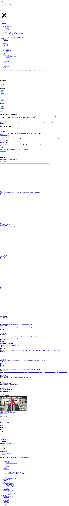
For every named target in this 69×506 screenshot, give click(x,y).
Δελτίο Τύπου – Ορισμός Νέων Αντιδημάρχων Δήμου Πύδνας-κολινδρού (11, 338)
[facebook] (2, 1)
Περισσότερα (2, 123)
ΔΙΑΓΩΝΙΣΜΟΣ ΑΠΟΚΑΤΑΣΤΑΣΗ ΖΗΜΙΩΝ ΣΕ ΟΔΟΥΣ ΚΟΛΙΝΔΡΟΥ (11, 345)
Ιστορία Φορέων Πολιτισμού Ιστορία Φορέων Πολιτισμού (15, 473)
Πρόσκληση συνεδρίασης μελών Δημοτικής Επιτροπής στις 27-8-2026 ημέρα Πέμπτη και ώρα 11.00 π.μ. (16, 324)
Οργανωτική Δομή (7, 498)
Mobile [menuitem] (3, 9)
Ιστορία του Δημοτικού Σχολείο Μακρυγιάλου (15, 472)
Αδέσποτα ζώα (6, 489)
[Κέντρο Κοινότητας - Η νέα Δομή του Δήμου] (7, 412)
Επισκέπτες (4, 437)
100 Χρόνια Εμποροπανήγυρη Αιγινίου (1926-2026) (8, 226)
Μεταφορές (7, 462)
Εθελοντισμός (6, 482)
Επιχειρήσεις (4, 439)
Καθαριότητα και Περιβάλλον (8, 483)
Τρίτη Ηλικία (6, 477)
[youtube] (2, 432)
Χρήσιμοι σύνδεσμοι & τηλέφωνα (11, 493)
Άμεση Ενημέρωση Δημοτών (6, 4)
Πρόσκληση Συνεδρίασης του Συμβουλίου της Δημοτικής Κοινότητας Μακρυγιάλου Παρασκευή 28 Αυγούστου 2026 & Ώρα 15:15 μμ (20, 327)
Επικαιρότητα (4, 5)
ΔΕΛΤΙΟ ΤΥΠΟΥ (3, 256)
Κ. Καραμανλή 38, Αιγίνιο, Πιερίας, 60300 (7, 422)
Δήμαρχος (5, 499)
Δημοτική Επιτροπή (7, 503)
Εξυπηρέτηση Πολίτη (7, 487)
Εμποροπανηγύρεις (11, 486)
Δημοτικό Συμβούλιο (7, 502)
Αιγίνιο (3, 445)
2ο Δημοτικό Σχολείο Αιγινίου (12, 471)
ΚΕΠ (7, 488)
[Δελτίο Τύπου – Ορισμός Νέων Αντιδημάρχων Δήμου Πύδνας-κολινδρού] (0, 340)
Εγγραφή (2, 419)
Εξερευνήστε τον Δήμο (4, 142)
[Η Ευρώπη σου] (3, 414)
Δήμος (3, 440)
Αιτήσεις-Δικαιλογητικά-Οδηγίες (9, 490)
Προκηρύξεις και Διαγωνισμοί (8, 491)
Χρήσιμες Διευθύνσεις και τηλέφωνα (11, 463)
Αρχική (3, 459)
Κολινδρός (7, 465)
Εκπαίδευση (6, 481)
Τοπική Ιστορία (3, 153)
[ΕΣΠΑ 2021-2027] (3, 413)
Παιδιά (5, 476)
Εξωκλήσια (7, 474)
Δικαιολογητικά (6, 497)
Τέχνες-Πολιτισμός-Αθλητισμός (9, 484)
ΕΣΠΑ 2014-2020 (5, 357)
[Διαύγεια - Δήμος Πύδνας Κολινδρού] (6, 411)
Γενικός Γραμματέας (7, 500)
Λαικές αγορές (8, 494)
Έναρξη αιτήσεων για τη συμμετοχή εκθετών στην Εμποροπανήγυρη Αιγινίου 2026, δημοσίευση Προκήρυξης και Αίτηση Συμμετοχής (20, 192)
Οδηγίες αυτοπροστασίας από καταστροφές (6, 383)
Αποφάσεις (4, 455)
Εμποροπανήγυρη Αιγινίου (10, 485)
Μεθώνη (3, 446)
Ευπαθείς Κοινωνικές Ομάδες (8, 479)
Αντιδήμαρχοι (6, 501)
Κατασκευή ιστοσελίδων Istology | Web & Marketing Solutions (20, 457)
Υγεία (5, 480)
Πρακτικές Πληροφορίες (5, 136)
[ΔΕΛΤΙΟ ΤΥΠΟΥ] (0, 335)
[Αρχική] (1, 20)
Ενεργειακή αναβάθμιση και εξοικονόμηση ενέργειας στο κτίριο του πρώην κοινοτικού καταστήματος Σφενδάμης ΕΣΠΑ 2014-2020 (20, 369)
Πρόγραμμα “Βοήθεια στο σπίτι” (11, 478)
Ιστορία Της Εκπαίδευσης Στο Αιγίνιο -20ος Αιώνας (15, 470)
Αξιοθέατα (2, 147)
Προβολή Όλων (2, 329)
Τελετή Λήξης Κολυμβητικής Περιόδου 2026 (7, 317)
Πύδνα (3, 447)
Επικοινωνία (2, 69)
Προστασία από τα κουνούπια (4, 388)
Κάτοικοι (3, 438)
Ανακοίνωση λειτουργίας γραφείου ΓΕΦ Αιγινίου (7, 222)
